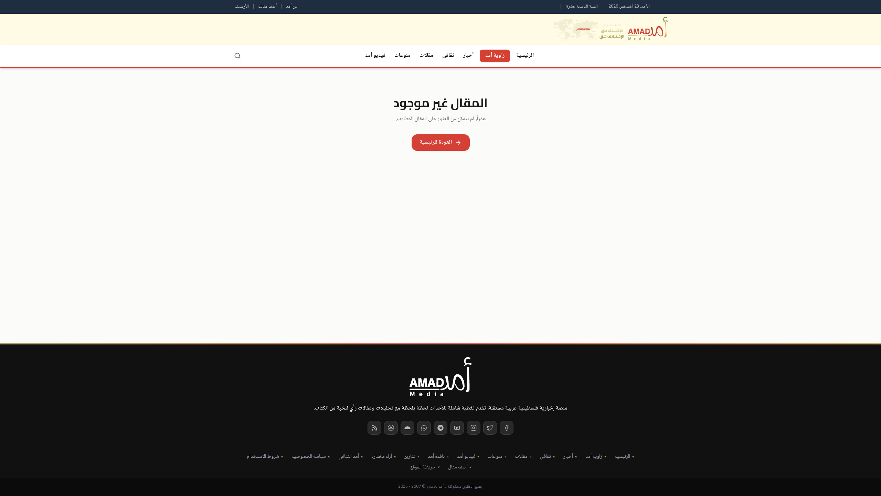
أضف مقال (457, 468)
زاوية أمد (495, 55)
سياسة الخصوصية (308, 457)
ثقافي (545, 457)
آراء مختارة (381, 457)
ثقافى (448, 55)
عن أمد (292, 6)
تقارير (409, 457)
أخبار (468, 55)
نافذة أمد (436, 457)
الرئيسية (525, 55)
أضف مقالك (267, 6)
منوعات (402, 55)
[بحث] (237, 56)
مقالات (426, 55)
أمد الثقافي (348, 457)
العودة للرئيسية (436, 142)
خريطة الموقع (423, 468)
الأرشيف (242, 6)
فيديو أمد (375, 55)
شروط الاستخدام (263, 457)
